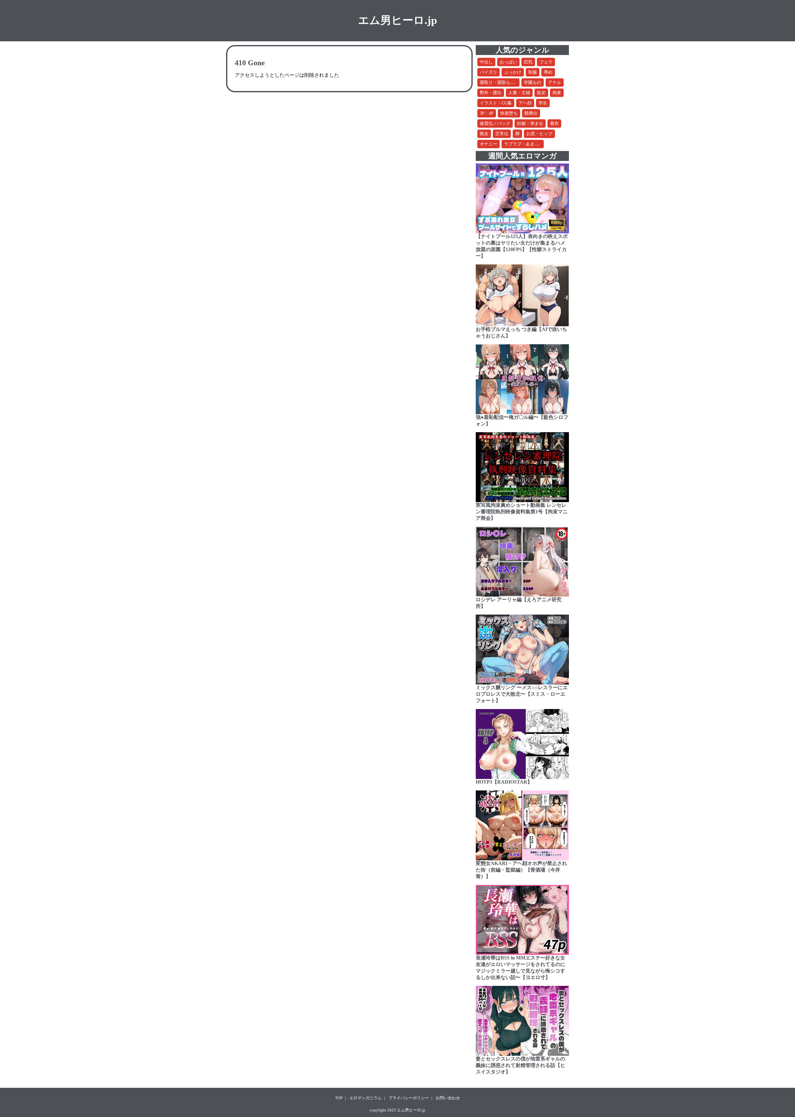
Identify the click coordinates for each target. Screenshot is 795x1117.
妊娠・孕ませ (530, 123)
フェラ (545, 62)
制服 (532, 72)
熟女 (484, 133)
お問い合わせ (448, 1098)
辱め (548, 72)
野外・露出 (491, 92)
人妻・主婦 (519, 92)
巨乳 (528, 62)
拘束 (556, 92)
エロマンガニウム (365, 1098)
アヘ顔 (525, 103)
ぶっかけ (512, 72)
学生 (542, 103)
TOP (339, 1098)
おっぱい (508, 62)
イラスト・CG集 (496, 103)
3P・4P (486, 113)
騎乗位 (531, 113)
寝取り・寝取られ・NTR (504, 82)
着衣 (554, 123)
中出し (486, 62)
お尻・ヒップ (539, 133)
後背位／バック (495, 123)
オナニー (488, 144)
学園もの (532, 82)
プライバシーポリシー (408, 1098)
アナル (554, 82)
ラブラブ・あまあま (523, 144)
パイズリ (488, 72)
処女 (541, 92)
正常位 (501, 133)
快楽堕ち (509, 113)
